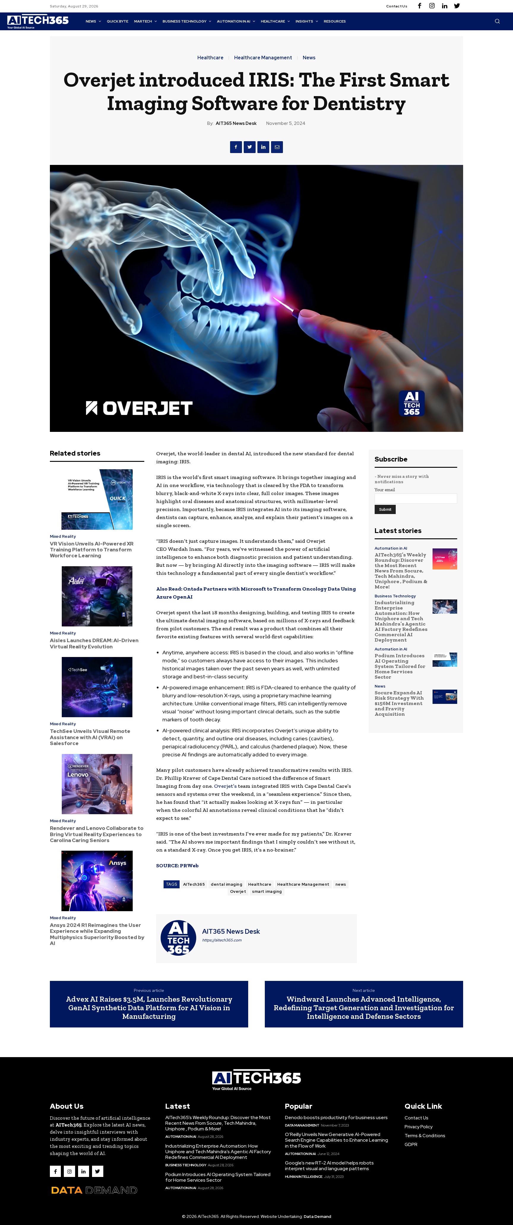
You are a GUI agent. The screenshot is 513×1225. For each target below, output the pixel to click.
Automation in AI (391, 548)
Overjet (238, 891)
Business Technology (395, 596)
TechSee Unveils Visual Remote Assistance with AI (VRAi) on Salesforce (90, 737)
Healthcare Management (263, 57)
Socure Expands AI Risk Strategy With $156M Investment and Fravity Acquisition (399, 703)
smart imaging (267, 891)
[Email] (277, 147)
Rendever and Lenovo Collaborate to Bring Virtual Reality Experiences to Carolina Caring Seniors (96, 834)
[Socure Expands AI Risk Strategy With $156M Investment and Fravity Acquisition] (445, 696)
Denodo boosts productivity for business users (336, 1117)
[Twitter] (457, 6)
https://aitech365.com (221, 940)
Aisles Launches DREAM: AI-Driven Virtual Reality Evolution (94, 643)
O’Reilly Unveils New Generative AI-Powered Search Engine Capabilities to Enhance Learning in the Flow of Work (336, 1140)
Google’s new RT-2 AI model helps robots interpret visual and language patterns (329, 1166)
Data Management (302, 1125)
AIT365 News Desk (236, 123)
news (340, 884)
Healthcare (210, 57)
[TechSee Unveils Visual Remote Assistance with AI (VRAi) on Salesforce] (97, 687)
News (309, 57)
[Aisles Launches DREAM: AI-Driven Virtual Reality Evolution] (97, 596)
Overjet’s (225, 786)
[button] (497, 21)
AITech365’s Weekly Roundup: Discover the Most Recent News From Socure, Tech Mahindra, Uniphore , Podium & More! (401, 570)
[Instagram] (432, 6)
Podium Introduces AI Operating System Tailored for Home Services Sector (400, 666)
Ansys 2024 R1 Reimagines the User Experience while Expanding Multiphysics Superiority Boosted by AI (97, 934)
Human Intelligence (303, 1176)
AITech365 (194, 884)
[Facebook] (419, 6)
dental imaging (226, 884)
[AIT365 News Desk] (178, 938)
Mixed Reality (63, 536)
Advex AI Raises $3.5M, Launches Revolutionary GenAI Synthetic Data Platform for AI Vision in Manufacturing (149, 1007)
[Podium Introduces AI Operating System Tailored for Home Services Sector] (445, 659)
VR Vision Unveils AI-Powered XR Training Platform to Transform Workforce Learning (92, 549)
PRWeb (189, 865)
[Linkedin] (444, 6)
